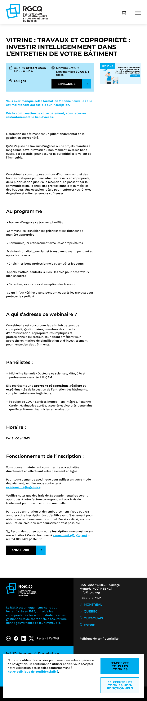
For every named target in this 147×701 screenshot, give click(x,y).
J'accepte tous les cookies (120, 666)
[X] (31, 638)
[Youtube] (8, 638)
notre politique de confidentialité (33, 671)
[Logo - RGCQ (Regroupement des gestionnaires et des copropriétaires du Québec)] (27, 13)
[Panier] (119, 13)
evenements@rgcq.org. (23, 487)
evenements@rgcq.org (70, 535)
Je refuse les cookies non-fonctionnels (120, 685)
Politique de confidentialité (99, 638)
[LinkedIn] (23, 638)
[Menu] (138, 13)
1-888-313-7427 (90, 598)
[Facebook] (16, 638)
